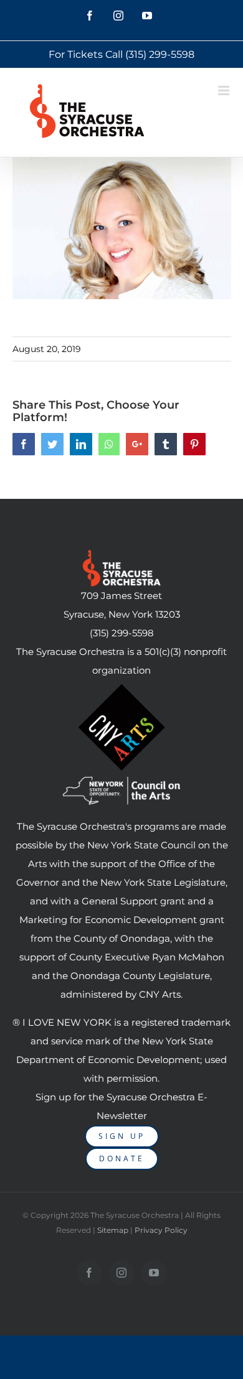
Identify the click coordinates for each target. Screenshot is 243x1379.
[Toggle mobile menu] (224, 90)
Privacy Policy (161, 1230)
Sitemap (112, 1230)
